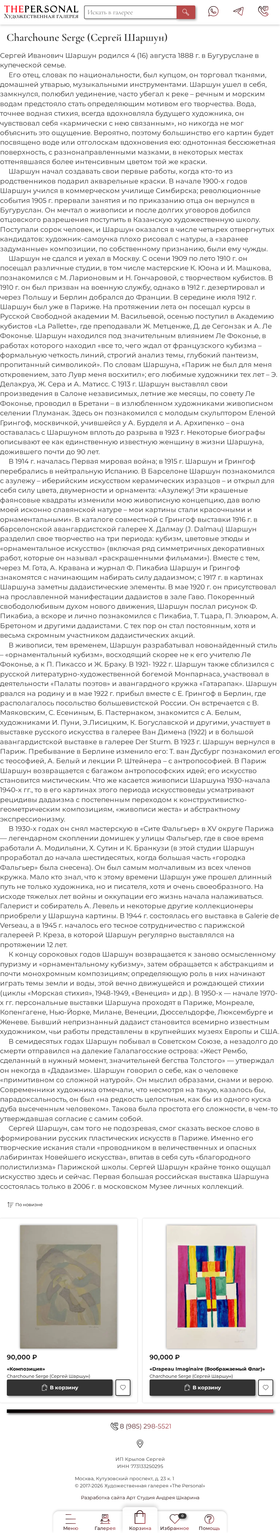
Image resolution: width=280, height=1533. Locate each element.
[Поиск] (186, 12)
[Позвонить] (263, 12)
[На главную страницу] (44, 12)
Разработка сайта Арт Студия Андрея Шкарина (140, 1498)
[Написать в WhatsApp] (213, 12)
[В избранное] (122, 1387)
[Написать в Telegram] (238, 12)
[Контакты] (140, 1443)
